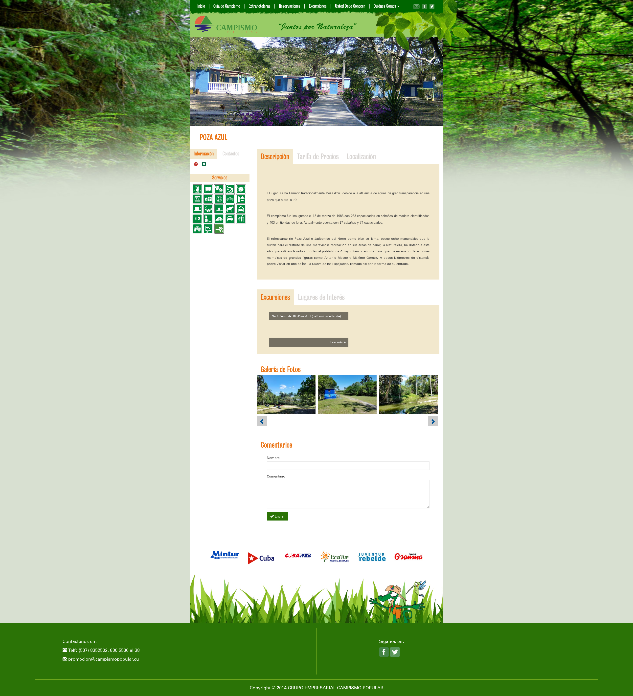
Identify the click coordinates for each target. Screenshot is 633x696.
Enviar (279, 516)
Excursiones (318, 6)
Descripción (275, 156)
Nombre (273, 458)
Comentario (276, 476)
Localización (361, 156)
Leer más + (338, 342)
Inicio (201, 6)
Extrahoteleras (260, 6)
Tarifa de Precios (318, 156)
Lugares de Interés (321, 297)
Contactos (231, 153)
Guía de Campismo (226, 6)
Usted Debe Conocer (350, 6)
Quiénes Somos (385, 6)
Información (204, 153)
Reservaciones (289, 6)
